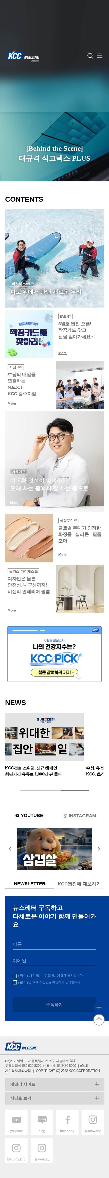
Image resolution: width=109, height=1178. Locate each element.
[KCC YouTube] (54, 849)
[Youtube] (16, 1133)
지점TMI (15, 367)
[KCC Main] (22, 56)
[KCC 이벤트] (54, 654)
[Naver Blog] (42, 1133)
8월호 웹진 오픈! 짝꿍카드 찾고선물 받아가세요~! (76, 330)
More (62, 353)
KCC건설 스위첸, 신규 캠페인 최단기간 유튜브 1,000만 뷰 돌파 (33, 771)
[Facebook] (67, 1133)
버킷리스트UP (23, 284)
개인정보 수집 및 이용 (46, 976)
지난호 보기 (20, 1098)
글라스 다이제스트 (23, 571)
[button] (99, 56)
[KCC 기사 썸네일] (29, 334)
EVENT (65, 316)
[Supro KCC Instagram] (16, 1162)
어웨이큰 (19, 472)
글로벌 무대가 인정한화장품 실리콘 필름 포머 (79, 534)
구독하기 (54, 1004)
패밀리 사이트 (22, 1084)
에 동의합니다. (50, 975)
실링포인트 (68, 521)
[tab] (29, 815)
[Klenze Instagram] (42, 1162)
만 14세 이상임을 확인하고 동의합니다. (49, 982)
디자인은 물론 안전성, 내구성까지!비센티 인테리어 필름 (29, 585)
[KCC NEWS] (44, 737)
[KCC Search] (90, 56)
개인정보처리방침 (18, 1071)
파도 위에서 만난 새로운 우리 (46, 292)
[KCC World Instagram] (93, 1133)
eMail (84, 1066)
